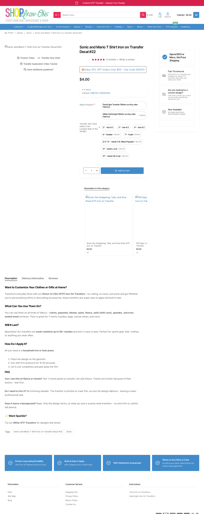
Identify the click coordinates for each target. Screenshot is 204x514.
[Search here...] (143, 15)
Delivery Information (33, 278)
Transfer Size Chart (50, 58)
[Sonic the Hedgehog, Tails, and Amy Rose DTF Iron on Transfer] (108, 218)
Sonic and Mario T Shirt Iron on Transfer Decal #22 (38, 431)
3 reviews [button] (111, 59)
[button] (122, 170)
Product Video (27, 58)
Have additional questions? (40, 69)
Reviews (53, 278)
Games (20, 33)
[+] (96, 171)
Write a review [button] (127, 59)
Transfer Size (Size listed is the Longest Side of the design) (89, 128)
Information (13, 484)
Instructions (134, 484)
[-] (85, 171)
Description (11, 278)
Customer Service (74, 484)
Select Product (86, 104)
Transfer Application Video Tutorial (40, 64)
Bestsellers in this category (96, 188)
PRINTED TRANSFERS (100, 93)
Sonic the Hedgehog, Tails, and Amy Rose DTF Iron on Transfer (108, 244)
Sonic (29, 33)
